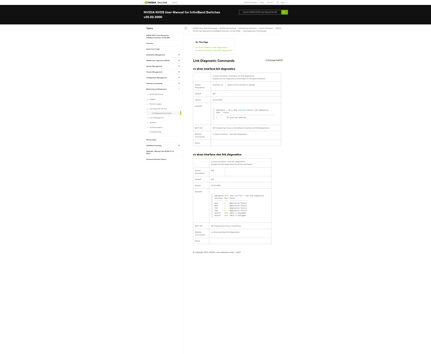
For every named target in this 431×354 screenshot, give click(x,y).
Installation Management (155, 55)
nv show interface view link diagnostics (213, 50)
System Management (154, 66)
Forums (270, 2)
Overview (149, 43)
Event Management (157, 118)
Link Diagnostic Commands (254, 31)
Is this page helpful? (274, 60)
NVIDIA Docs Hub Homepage (205, 28)
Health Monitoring (156, 94)
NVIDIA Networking (228, 28)
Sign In (283, 2)
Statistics (153, 123)
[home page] (150, 2)
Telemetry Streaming (154, 83)
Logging (152, 99)
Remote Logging (156, 104)
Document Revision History (156, 159)
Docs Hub (162, 2)
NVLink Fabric (151, 140)
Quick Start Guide (153, 49)
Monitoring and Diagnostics (156, 89)
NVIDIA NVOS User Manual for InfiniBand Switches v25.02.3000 (158, 36)
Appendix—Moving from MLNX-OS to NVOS (160, 152)
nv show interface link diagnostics (211, 47)
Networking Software (248, 28)
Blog (262, 2)
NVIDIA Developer (250, 2)
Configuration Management (156, 78)
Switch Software (266, 28)
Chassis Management (154, 72)
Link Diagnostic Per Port (158, 109)
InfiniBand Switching (153, 145)
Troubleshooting (155, 132)
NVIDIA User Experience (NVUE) (158, 61)
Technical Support (156, 127)
